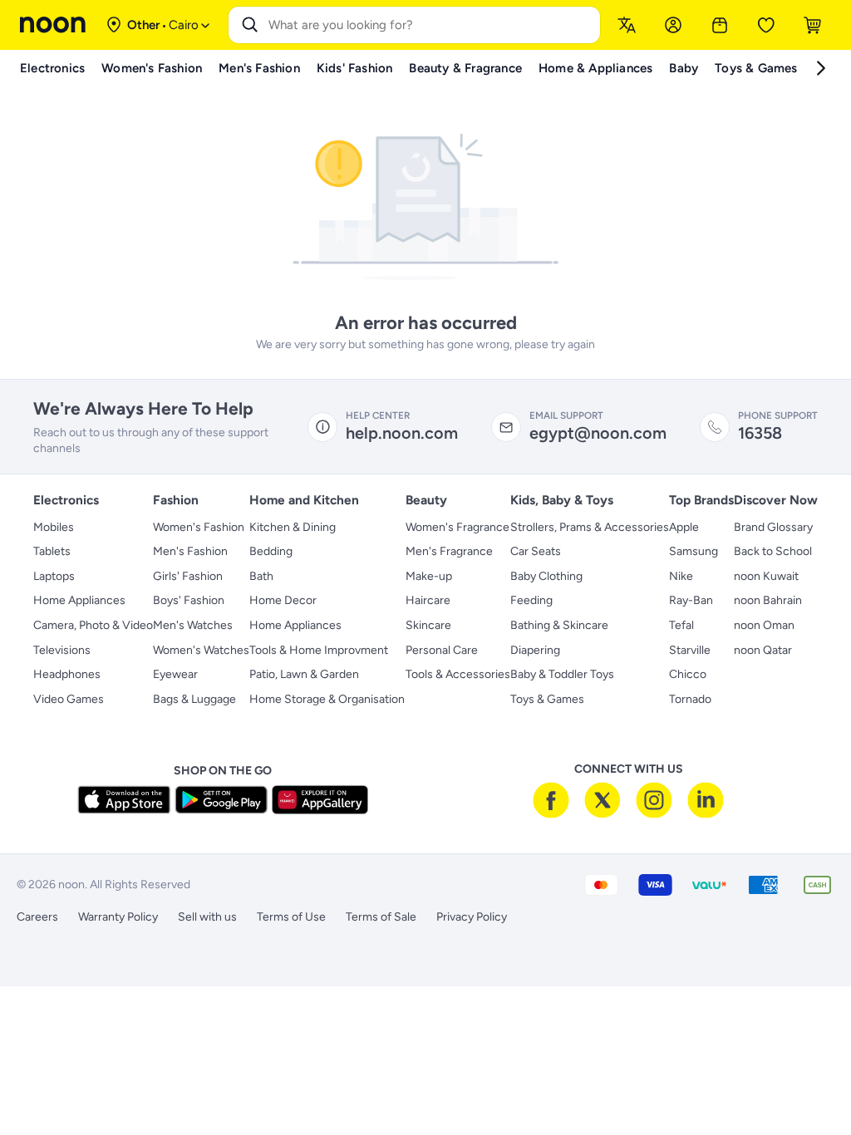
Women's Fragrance (457, 527)
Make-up (429, 576)
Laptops (54, 576)
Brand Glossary (773, 527)
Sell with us (207, 917)
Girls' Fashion (188, 576)
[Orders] (719, 25)
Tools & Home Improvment (318, 650)
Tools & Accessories (458, 674)
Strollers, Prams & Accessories (589, 527)
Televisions (62, 650)
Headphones (67, 674)
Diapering (535, 650)
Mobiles (53, 527)
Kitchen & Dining (292, 527)
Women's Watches (201, 650)
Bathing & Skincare (559, 625)
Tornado (690, 699)
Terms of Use (291, 917)
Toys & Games (547, 699)
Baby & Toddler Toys (562, 674)
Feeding (531, 600)
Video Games (68, 699)
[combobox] (430, 24)
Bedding (271, 551)
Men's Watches (193, 625)
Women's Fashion (198, 527)
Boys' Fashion (188, 600)
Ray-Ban (691, 600)
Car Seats (535, 551)
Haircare (428, 600)
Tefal (681, 625)
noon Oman (764, 625)
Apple (684, 527)
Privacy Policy (471, 917)
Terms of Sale (381, 917)
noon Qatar (763, 650)
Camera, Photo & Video (93, 625)
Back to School (773, 551)
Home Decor (283, 600)
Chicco (687, 674)
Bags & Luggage (194, 699)
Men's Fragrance (449, 551)
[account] (673, 25)
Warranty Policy (118, 917)
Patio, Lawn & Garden (304, 674)
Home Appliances (79, 600)
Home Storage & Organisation (327, 699)
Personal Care (442, 650)
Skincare (428, 625)
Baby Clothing (546, 576)
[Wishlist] (766, 25)
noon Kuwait (766, 576)
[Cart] (812, 25)
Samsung (693, 551)
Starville (690, 650)
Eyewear (175, 674)
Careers (37, 917)
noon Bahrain (768, 600)
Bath (261, 576)
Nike (681, 576)
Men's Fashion (190, 551)
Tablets (52, 551)
